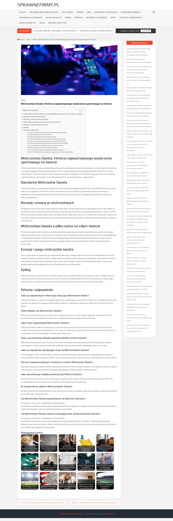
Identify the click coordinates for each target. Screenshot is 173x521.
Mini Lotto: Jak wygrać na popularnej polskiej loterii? (43, 503)
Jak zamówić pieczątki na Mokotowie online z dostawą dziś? (86, 31)
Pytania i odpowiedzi (31, 130)
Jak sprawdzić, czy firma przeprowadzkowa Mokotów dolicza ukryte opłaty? (137, 165)
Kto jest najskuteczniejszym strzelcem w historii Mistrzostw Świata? (49, 143)
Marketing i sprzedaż (130, 12)
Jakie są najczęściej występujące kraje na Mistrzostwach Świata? (48, 141)
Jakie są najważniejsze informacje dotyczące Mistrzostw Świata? (48, 132)
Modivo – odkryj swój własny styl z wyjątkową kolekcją (94, 503)
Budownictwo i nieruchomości (44, 12)
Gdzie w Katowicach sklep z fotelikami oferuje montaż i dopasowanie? (137, 261)
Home (21, 39)
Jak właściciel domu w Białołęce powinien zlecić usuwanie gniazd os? (138, 80)
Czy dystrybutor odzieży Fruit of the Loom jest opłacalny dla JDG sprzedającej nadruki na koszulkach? (140, 145)
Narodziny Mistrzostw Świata (34, 117)
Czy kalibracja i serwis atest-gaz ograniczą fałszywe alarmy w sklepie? (138, 250)
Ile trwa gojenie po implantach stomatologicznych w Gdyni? (138, 174)
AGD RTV (22, 12)
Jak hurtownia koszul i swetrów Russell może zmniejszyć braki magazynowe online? (138, 328)
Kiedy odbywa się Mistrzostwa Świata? (41, 134)
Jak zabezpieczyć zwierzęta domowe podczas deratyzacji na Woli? (140, 287)
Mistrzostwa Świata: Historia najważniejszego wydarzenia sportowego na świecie (53, 114)
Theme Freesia (108, 514)
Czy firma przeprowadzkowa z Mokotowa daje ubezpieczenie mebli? (137, 191)
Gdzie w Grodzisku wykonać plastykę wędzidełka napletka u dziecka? (138, 201)
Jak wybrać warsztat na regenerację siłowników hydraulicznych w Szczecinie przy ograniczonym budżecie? (139, 220)
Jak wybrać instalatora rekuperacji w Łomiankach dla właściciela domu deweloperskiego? (139, 70)
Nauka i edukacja (54, 17)
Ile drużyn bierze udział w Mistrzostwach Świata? (44, 147)
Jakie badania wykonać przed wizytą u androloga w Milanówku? (140, 156)
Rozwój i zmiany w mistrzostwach (36, 119)
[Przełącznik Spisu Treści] (80, 111)
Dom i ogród (67, 12)
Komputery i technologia (105, 12)
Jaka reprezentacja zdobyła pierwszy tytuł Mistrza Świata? (46, 145)
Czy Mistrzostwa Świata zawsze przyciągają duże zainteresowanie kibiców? (52, 152)
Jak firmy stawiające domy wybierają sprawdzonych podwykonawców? (136, 240)
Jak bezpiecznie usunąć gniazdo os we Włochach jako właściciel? (139, 210)
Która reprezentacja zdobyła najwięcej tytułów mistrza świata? (48, 139)
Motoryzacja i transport (30, 17)
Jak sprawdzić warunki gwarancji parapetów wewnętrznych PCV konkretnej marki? (139, 98)
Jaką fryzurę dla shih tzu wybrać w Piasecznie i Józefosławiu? (139, 269)
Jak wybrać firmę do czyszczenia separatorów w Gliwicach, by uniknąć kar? (138, 307)
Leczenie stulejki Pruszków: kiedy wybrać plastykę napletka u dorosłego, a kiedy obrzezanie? (139, 52)
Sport (113, 17)
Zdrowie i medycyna (57, 23)
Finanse (79, 12)
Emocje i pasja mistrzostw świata (36, 125)
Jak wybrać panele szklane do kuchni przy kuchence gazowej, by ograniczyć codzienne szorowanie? (139, 123)
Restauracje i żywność (96, 17)
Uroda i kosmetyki (27, 23)
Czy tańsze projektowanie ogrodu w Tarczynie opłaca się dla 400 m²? (139, 114)
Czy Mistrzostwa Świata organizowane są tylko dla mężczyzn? (47, 150)
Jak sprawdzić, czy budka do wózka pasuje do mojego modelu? (139, 89)
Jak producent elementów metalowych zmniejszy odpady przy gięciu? (139, 318)
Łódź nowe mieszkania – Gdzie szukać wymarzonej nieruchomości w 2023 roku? (139, 297)
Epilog (26, 127)
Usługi (42, 23)
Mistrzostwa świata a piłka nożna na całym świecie (42, 122)
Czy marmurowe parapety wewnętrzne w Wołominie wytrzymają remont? (136, 279)
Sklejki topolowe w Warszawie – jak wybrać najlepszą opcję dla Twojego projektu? (139, 134)
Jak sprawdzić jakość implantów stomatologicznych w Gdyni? (138, 181)
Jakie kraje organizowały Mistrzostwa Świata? (43, 137)
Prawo (68, 17)
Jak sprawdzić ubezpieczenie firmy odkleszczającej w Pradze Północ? (139, 106)
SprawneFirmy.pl (38, 4)
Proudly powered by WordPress (70, 514)
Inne (89, 12)
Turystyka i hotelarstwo (130, 17)
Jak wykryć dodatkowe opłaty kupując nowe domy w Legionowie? (139, 230)
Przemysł (78, 17)
